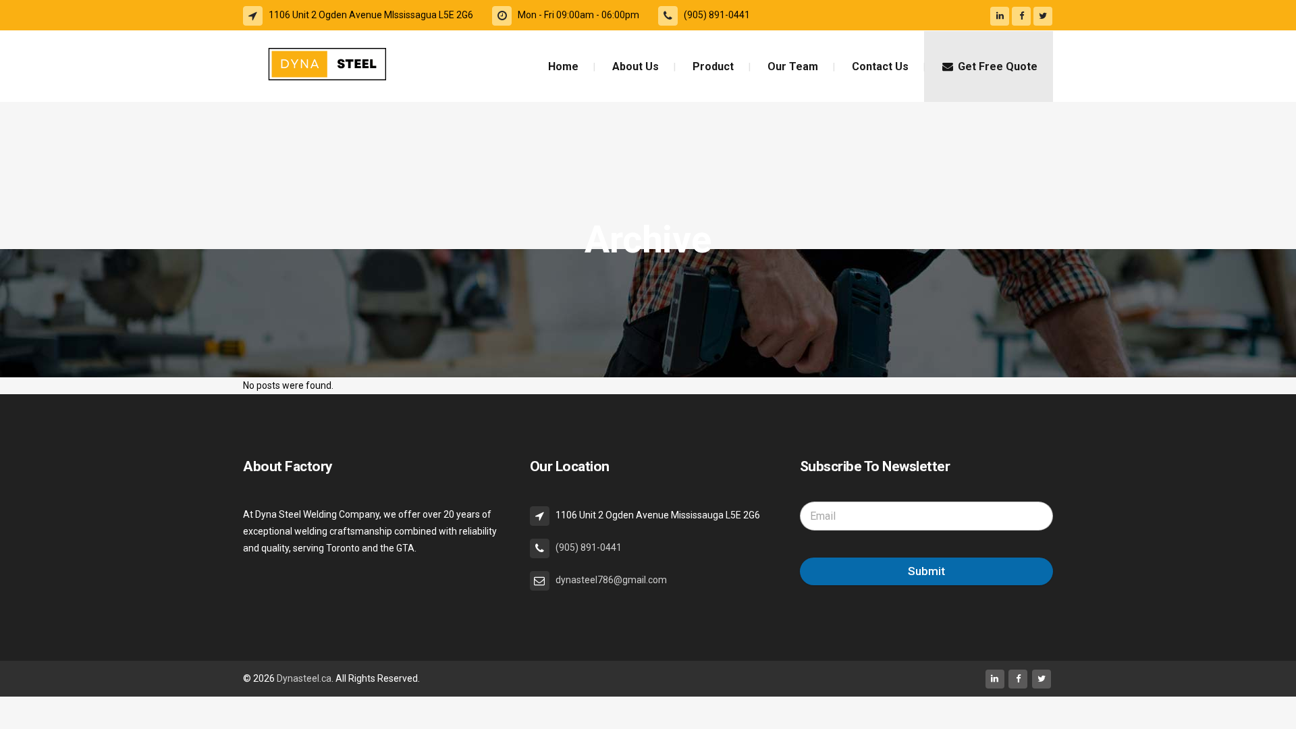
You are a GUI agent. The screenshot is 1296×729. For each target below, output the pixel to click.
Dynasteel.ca (304, 678)
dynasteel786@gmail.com (611, 579)
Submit (926, 571)
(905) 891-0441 (589, 547)
